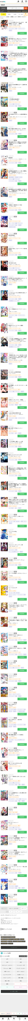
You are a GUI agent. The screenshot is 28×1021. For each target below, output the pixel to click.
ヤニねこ (10, 941)
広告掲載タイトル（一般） (14, 300)
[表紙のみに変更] (25, 14)
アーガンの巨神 (12, 662)
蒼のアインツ (12, 896)
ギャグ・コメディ (12, 594)
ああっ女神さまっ (13, 704)
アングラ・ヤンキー (21, 968)
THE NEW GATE (12, 263)
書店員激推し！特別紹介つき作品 (15, 177)
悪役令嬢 (11, 44)
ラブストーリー (21, 28)
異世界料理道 (12, 235)
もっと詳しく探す (14, 991)
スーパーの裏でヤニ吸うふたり (19, 941)
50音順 (15, 14)
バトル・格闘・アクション (14, 104)
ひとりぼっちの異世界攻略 (15, 372)
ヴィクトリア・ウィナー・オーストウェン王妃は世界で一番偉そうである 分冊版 (18, 620)
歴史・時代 (7, 980)
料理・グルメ (23, 521)
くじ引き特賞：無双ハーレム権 (16, 441)
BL (7, 987)
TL (20, 984)
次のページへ (24, 908)
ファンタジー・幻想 (13, 28)
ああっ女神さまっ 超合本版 (15, 719)
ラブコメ (16, 44)
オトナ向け (11, 404)
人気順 (3, 14)
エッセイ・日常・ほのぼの (14, 521)
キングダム (10, 943)
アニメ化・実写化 (12, 709)
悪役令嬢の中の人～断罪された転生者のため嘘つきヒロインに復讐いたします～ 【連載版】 (18, 143)
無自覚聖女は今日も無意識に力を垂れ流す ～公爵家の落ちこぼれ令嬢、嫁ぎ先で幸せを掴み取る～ (18, 190)
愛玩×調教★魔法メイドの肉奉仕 (16, 734)
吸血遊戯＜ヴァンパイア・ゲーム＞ (17, 560)
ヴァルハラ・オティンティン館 (16, 544)
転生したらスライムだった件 (15, 454)
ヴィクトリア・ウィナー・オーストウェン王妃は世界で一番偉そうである (18, 605)
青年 (21, 959)
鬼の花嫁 (22, 939)
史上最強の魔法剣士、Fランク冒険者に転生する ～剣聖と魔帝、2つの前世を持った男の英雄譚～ (18, 485)
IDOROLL (11, 809)
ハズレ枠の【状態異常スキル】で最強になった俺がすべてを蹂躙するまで (18, 339)
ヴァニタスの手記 (13, 531)
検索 (26, 8)
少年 (7, 959)
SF (9, 223)
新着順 (9, 14)
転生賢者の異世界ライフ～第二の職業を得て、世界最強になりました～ (18, 171)
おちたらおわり (4, 943)
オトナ (20, 987)
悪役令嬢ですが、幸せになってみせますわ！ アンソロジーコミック (18, 39)
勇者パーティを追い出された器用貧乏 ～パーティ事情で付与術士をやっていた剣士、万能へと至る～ (18, 70)
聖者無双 (11, 157)
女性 (21, 962)
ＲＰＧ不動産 (12, 689)
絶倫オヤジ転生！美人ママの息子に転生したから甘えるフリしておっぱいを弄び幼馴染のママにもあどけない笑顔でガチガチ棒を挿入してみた (18, 501)
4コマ (10, 694)
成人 (16, 433)
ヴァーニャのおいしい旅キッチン (16, 516)
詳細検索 (3, 8)
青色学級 (11, 881)
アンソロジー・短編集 (13, 886)
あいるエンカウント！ (14, 822)
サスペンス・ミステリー (7, 965)
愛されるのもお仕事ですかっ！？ (16, 750)
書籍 (7, 984)
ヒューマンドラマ (7, 974)
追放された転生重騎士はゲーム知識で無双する (10, 939)
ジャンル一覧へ (23, 956)
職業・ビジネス (12, 814)
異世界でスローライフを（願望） (16, 325)
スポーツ (11, 901)
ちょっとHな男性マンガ (13, 551)
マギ (10, 218)
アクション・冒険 (7, 968)
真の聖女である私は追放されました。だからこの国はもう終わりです (18, 279)
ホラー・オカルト (20, 971)
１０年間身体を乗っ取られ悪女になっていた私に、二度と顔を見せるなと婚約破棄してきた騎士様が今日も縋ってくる (18, 54)
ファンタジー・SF (21, 965)
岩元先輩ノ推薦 (4, 941)
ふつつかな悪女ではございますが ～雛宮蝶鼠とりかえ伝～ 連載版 (18, 23)
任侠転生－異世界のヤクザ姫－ (16, 205)
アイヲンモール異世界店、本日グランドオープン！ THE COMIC (18, 838)
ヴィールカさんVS (13, 587)
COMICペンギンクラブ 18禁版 (16, 399)
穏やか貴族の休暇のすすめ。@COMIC (17, 128)
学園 (19, 784)
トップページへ (14, 947)
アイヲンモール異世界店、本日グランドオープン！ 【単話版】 (18, 853)
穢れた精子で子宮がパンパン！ (16, 428)
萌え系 (10, 711)
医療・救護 (20, 977)
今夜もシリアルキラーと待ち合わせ (14, 11)
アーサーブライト (13, 676)
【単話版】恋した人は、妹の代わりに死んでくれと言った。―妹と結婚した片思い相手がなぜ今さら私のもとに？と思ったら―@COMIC (18, 357)
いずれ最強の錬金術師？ (14, 99)
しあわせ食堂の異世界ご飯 (15, 413)
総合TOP (3, 1013)
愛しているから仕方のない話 (15, 763)
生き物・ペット (21, 974)
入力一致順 (21, 14)
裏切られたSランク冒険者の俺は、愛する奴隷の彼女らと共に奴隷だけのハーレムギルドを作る (18, 469)
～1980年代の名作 (21, 711)
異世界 (10, 30)
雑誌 (20, 404)
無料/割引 (8, 1013)
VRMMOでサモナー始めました (16, 635)
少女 (7, 962)
